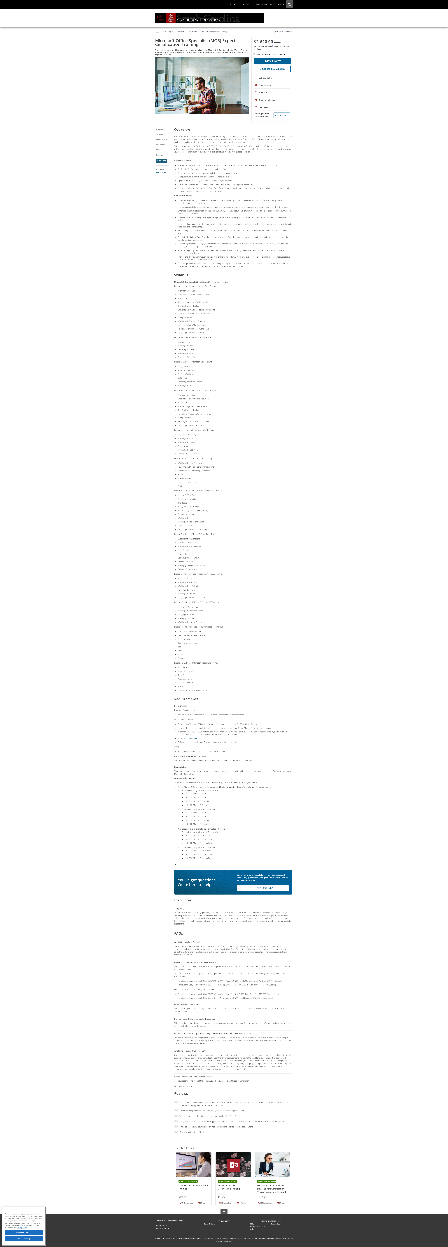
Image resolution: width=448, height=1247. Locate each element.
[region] (24, 1226)
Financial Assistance (257, 1226)
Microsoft (180, 32)
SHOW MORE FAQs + (183, 1086)
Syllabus (159, 134)
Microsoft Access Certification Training (229, 1187)
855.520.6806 (161, 172)
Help (252, 1229)
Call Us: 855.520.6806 (282, 32)
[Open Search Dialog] (289, 4)
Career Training (209, 1224)
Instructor (160, 145)
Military (253, 1224)
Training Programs (168, 32)
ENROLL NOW (272, 61)
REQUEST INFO (281, 115)
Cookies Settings (24, 1239)
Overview (160, 129)
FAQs (158, 150)
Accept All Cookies (23, 1233)
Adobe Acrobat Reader (188, 738)
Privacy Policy (227, 1241)
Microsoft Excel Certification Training (193, 1187)
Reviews (159, 155)
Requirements (162, 139)
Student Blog (275, 1224)
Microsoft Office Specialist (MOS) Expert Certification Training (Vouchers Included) (271, 1188)
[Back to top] (224, 1220)
